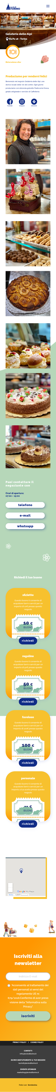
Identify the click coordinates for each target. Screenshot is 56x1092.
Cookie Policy (36, 1042)
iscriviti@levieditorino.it (28, 1063)
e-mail (25, 515)
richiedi (28, 640)
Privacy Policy (19, 1042)
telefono (25, 505)
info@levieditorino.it (28, 1054)
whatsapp (25, 526)
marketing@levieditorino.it (28, 1072)
